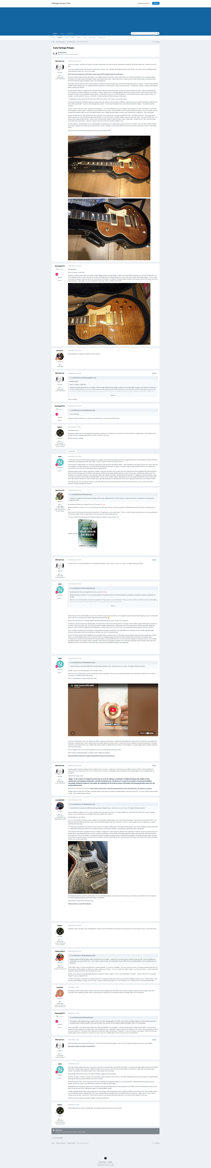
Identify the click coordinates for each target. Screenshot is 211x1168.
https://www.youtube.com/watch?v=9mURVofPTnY (81, 1046)
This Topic (151, 33)
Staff (85, 37)
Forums (60, 37)
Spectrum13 (59, 490)
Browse (55, 33)
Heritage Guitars (73, 54)
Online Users (92, 37)
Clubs (53, 37)
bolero (59, 427)
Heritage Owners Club (61, 3)
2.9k (60, 441)
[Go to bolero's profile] (60, 433)
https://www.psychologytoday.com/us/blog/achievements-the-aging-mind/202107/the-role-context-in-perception (121, 788)
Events (79, 37)
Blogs (72, 37)
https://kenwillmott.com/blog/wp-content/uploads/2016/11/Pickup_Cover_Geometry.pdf (91, 755)
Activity (62, 33)
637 (61, 504)
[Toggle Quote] (70, 377)
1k (60, 364)
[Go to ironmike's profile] (60, 993)
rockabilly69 (59, 800)
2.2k (60, 814)
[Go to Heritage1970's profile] (60, 272)
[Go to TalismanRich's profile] (60, 957)
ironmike (60, 987)
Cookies (110, 1162)
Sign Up (156, 3)
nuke (60, 456)
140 (61, 470)
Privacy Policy (102, 1162)
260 (61, 280)
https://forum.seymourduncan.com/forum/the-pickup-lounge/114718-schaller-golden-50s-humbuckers (95, 74)
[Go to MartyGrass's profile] (55, 53)
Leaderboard (101, 37)
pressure (59, 350)
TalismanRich (60, 951)
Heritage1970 (60, 266)
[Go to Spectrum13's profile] (60, 496)
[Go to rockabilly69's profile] (60, 806)
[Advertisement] (105, 18)
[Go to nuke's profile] (60, 462)
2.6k (60, 75)
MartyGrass (63, 52)
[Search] (157, 33)
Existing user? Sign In (143, 3)
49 (60, 1001)
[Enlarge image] (87, 533)
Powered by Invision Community (105, 1165)
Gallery (66, 37)
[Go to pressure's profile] (60, 356)
